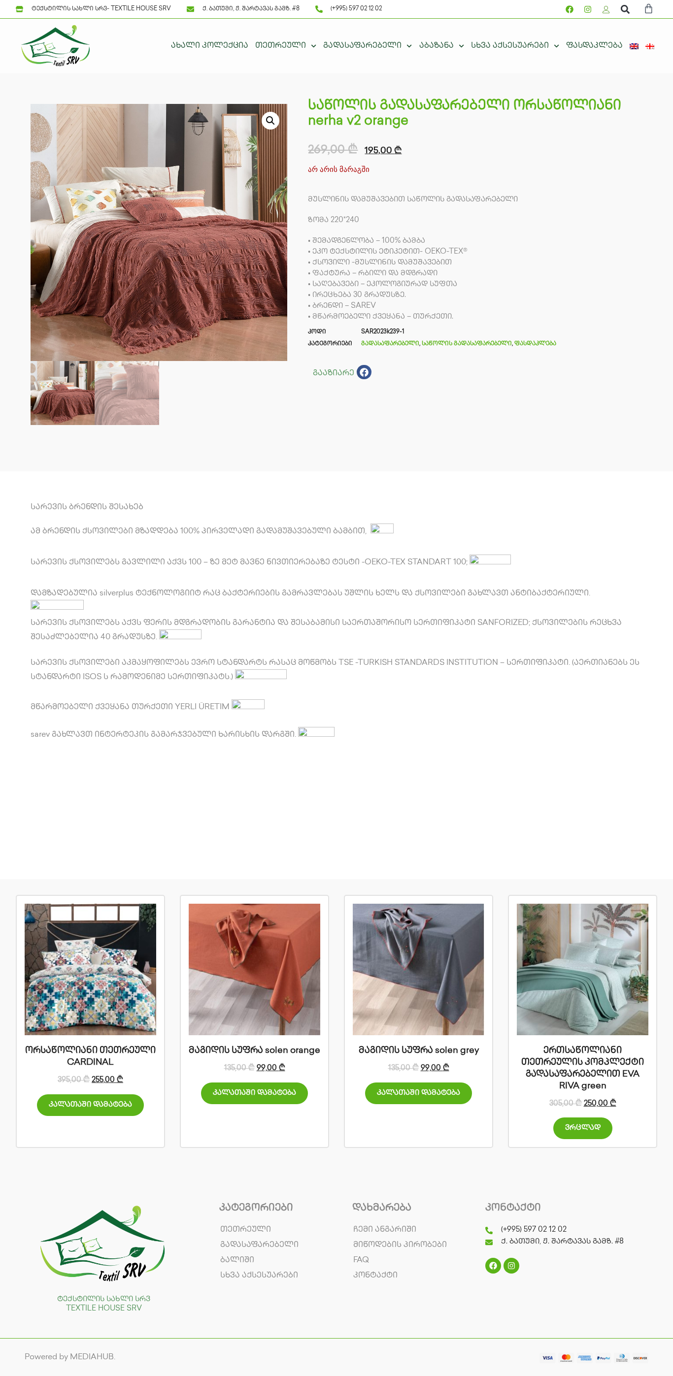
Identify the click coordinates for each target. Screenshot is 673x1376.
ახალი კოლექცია (209, 46)
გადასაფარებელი (362, 46)
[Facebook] (569, 9)
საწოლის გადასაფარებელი (467, 344)
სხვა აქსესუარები (510, 46)
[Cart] (648, 10)
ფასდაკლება (594, 46)
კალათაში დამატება (90, 1105)
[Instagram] (588, 9)
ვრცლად (583, 1128)
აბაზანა (436, 46)
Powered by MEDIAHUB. (70, 1357)
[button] (625, 9)
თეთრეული (280, 46)
